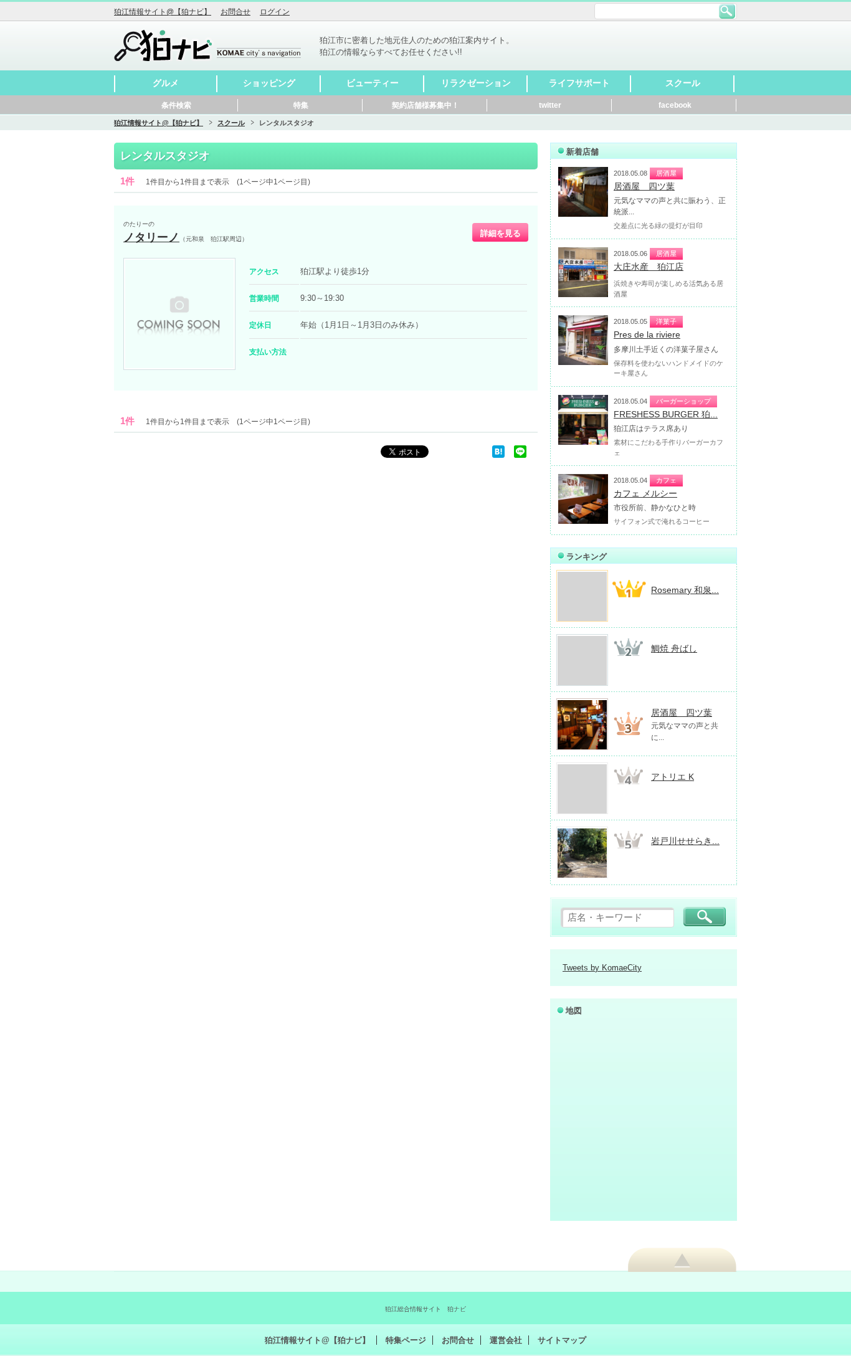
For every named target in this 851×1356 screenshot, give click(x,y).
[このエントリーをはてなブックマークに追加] (498, 451)
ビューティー (372, 83)
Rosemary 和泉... (685, 590)
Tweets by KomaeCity (602, 967)
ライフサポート (579, 83)
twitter (550, 105)
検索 (727, 11)
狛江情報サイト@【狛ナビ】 (162, 12)
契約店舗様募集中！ (425, 105)
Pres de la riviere (647, 334)
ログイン (275, 12)
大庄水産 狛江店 (648, 267)
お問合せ (235, 12)
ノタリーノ (151, 237)
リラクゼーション (476, 83)
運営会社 (506, 1340)
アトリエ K (672, 777)
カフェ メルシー (645, 493)
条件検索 (176, 105)
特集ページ (406, 1340)
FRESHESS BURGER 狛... (666, 414)
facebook (675, 105)
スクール (682, 83)
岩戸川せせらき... (685, 841)
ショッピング (269, 83)
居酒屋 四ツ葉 (644, 186)
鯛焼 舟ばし (674, 648)
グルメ (166, 83)
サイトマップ (562, 1340)
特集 (300, 105)
